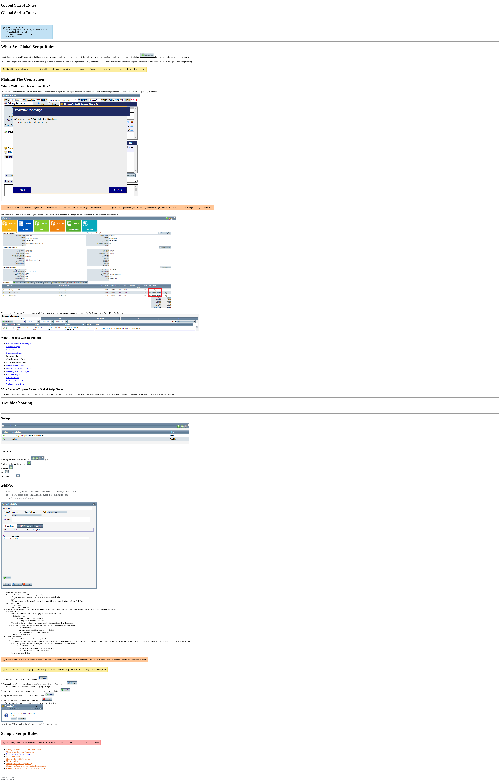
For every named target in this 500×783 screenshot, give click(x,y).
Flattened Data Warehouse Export (18, 368)
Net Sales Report (12, 378)
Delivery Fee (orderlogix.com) (19, 763)
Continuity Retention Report (16, 381)
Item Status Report (13, 347)
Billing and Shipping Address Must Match (23, 749)
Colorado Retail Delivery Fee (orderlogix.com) (25, 768)
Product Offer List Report (15, 350)
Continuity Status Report (15, 384)
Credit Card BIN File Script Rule (20, 752)
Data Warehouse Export (15, 365)
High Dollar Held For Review (18, 759)
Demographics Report (14, 353)
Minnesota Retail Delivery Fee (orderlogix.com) (26, 766)
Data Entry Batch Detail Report (17, 372)
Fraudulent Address (14, 756)
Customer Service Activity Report (18, 344)
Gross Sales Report (13, 375)
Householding (12, 761)
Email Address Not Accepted (18, 754)
